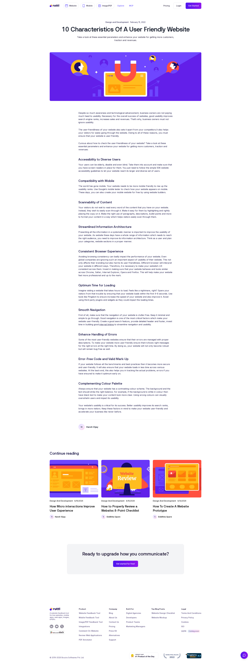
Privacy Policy (187, 617)
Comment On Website (89, 631)
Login (178, 6)
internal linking (106, 324)
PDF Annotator (85, 640)
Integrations (84, 626)
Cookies (185, 622)
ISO (182, 626)
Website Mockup (159, 617)
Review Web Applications (90, 635)
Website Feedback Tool (89, 613)
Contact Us (114, 622)
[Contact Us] (244, 655)
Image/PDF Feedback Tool (91, 622)
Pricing (112, 626)
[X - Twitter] (62, 626)
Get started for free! (125, 564)
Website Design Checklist (163, 613)
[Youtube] (57, 626)
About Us (113, 617)
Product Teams (133, 622)
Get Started (193, 6)
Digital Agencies (133, 613)
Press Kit (113, 631)
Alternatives (114, 635)
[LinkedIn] (51, 626)
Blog (111, 613)
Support (112, 640)
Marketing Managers (135, 626)
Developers (131, 617)
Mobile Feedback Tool (89, 617)
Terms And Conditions (191, 613)
